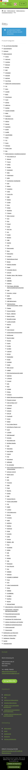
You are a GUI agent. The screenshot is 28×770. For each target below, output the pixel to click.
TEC (8, 504)
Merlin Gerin (10, 474)
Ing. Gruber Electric (12, 424)
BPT (8, 477)
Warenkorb (7, 734)
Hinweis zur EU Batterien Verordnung (11, 706)
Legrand (9, 351)
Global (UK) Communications (12, 83)
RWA (8, 485)
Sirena (7, 56)
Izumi (8, 226)
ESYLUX (9, 413)
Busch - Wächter (11, 313)
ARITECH (9, 523)
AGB (5, 697)
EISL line (9, 229)
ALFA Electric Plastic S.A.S (14, 427)
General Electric (11, 499)
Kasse (5, 731)
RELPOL (9, 491)
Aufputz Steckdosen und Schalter (14, 622)
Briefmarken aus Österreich (11, 633)
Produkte (7, 736)
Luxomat (9, 405)
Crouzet (9, 381)
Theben (9, 308)
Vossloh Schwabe (9, 110)
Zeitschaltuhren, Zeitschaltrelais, (14, 607)
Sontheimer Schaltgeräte (13, 181)
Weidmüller (10, 357)
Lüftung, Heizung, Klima (10, 635)
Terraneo (9, 482)
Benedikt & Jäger (11, 319)
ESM (8, 290)
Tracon (9, 162)
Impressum (7, 695)
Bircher (7, 67)
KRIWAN (9, 572)
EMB (8, 197)
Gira (8, 218)
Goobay (7, 108)
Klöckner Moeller (11, 264)
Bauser (9, 601)
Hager (8, 267)
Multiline (9, 210)
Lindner (9, 509)
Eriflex (8, 164)
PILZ (8, 545)
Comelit (7, 91)
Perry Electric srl (11, 156)
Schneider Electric (12, 270)
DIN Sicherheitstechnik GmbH (15, 373)
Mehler (9, 199)
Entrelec (9, 438)
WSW (8, 296)
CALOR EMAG (8, 135)
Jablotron (7, 105)
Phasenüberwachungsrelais (12, 614)
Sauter (9, 343)
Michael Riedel (11, 604)
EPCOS (9, 354)
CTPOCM (9, 378)
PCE (8, 456)
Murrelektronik (11, 440)
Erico (8, 205)
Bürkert (9, 237)
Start (5, 11)
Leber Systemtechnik (12, 585)
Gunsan (7, 124)
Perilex (9, 167)
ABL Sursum (10, 367)
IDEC (8, 496)
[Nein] (26, 763)
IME (8, 553)
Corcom (9, 256)
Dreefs (7, 129)
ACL (8, 232)
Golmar (7, 102)
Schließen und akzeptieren (14, 763)
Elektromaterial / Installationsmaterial (15, 154)
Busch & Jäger (10, 338)
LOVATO (9, 432)
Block (6, 94)
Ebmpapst (9, 563)
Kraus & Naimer (11, 311)
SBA (8, 561)
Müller (8, 550)
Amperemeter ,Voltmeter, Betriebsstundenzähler (12, 610)
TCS (6, 140)
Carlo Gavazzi (10, 330)
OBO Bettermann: (11, 301)
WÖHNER (9, 462)
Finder (8, 359)
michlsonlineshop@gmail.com (10, 673)
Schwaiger (8, 73)
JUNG (8, 536)
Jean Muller (10, 451)
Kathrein (7, 78)
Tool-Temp (8, 81)
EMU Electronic (9, 118)
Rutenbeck (10, 459)
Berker (9, 262)
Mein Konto (7, 728)
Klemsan (9, 574)
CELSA (8, 419)
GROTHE (9, 376)
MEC (8, 446)
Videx (8, 191)
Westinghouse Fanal (12, 259)
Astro (6, 89)
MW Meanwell (10, 435)
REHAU (9, 558)
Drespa (9, 539)
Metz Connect (10, 216)
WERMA (9, 590)
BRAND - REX (10, 542)
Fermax (9, 340)
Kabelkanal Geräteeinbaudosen (13, 624)
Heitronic (7, 59)
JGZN (8, 178)
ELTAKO (9, 348)
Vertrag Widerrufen (9, 681)
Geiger (8, 208)
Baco (8, 251)
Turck (6, 100)
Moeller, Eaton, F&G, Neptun (14, 275)
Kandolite (7, 127)
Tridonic (9, 213)
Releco (9, 186)
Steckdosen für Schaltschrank (13, 619)
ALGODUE (9, 547)
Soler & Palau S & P (12, 403)
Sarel (8, 430)
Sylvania (9, 394)
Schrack (9, 272)
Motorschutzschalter (10, 616)
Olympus (7, 145)
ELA (8, 569)
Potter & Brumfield (12, 501)
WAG (8, 173)
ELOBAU (9, 596)
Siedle (8, 365)
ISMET (8, 507)
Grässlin (9, 411)
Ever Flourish (10, 566)
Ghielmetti (10, 170)
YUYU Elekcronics (11, 512)
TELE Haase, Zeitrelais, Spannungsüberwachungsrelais (15, 286)
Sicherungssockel (9, 627)
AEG (8, 384)
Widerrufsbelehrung (10, 703)
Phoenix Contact (11, 400)
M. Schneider (10, 465)
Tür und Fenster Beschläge (11, 46)
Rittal (8, 588)
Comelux (7, 62)
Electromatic (10, 248)
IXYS (8, 582)
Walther (9, 526)
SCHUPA (9, 534)
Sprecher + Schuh (11, 293)
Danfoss (9, 599)
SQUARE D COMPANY (12, 577)
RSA (6, 151)
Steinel (9, 454)
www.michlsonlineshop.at (9, 671)
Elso (8, 221)
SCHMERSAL (10, 593)
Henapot (7, 75)
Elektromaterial (11, 11)
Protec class (8, 148)
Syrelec (9, 346)
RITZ (8, 555)
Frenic (6, 143)
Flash (8, 488)
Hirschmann (8, 97)
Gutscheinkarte (8, 48)
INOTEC (9, 243)
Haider (9, 235)
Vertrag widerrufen (10, 739)
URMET (9, 370)
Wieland (9, 408)
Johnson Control (11, 472)
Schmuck (6, 51)
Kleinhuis (9, 528)
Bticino (9, 515)
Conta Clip (10, 194)
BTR (8, 480)
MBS (8, 327)
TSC (6, 86)
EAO (8, 183)
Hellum (7, 121)
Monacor (7, 65)
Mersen (9, 159)
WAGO (8, 421)
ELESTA (9, 278)
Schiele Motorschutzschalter (14, 332)
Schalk (8, 202)
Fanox (6, 137)
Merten (9, 324)
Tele (8, 245)
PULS (8, 580)
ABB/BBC (9, 281)
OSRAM (9, 389)
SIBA (8, 240)
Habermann (10, 175)
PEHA (8, 531)
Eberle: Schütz (11, 316)
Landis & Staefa (11, 322)
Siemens (9, 283)
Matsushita (10, 253)
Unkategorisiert (8, 643)
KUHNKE (9, 362)
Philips (9, 392)
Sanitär (5, 641)
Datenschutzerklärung (11, 700)
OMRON (9, 298)
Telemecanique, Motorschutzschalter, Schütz (14, 304)
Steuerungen (8, 630)
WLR (8, 386)
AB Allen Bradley (11, 443)
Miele (6, 113)
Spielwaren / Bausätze (9, 638)
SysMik (7, 132)
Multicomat (10, 335)
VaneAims (9, 189)
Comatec (9, 518)
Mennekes (10, 448)
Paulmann (8, 116)
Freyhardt (9, 416)
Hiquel (9, 224)
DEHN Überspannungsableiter (15, 397)
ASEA (8, 520)
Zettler (9, 493)
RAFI (6, 70)
